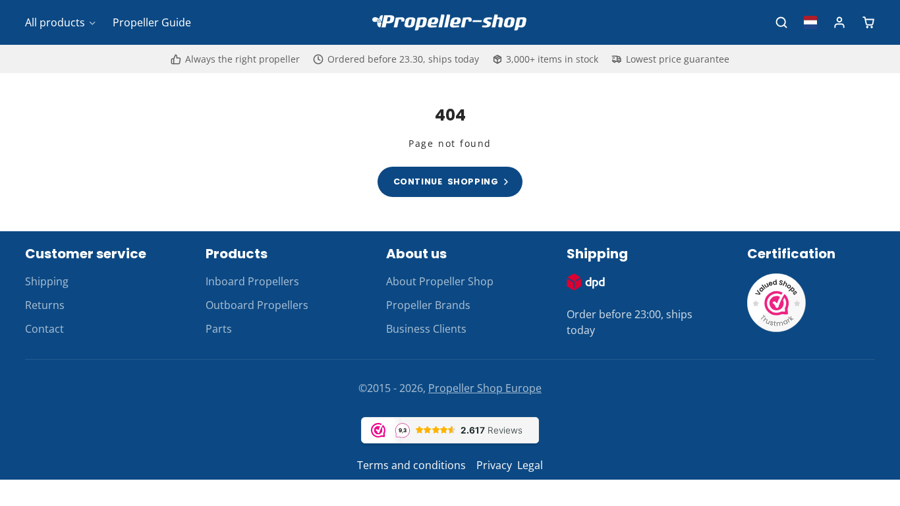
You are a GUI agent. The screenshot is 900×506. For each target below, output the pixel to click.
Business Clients (426, 329)
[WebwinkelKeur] (776, 329)
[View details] (586, 282)
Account (839, 22)
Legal (530, 465)
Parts (219, 329)
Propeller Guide (152, 22)
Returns (45, 305)
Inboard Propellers (252, 281)
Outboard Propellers (257, 305)
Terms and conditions (411, 465)
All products (55, 22)
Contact (44, 329)
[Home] (450, 22)
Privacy (494, 465)
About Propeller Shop (439, 281)
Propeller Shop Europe (485, 388)
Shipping (47, 281)
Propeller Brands (428, 305)
